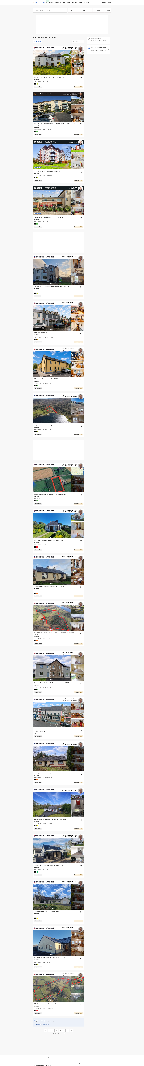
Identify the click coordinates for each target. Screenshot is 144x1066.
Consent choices (64, 1063)
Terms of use (42, 1063)
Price (70, 10)
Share (68, 2)
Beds (84, 10)
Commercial (78, 2)
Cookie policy (55, 1063)
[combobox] (50, 10)
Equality (72, 1063)
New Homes (58, 2)
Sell (73, 2)
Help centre (106, 1063)
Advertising (98, 1063)
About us (35, 1063)
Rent (64, 2)
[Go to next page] (71, 1030)
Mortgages (86, 2)
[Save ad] (81, 78)
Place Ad (104, 2)
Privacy (48, 1063)
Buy (44, 2)
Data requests (79, 1063)
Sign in (109, 2)
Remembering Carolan (89, 1063)
